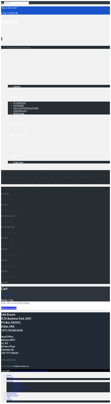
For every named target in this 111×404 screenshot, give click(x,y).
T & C (12, 145)
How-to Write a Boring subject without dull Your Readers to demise (40, 182)
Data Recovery (20, 110)
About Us (14, 80)
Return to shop (9, 308)
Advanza (9, 21)
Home (12, 69)
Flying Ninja (7, 221)
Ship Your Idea (9, 232)
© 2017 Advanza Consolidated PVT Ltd (29, 370)
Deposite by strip (11, 188)
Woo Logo (7, 243)
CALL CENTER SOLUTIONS (25, 108)
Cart (11, 299)
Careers (16, 86)
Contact (13, 156)
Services (13, 97)
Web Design (18, 113)
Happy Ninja (8, 265)
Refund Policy (16, 124)
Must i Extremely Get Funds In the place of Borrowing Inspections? (39, 171)
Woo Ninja (7, 199)
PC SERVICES (19, 103)
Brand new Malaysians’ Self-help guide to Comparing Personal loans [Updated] (46, 177)
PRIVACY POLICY (18, 135)
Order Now (18, 162)
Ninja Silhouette (10, 254)
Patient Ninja (8, 276)
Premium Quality (10, 210)
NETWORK (18, 105)
